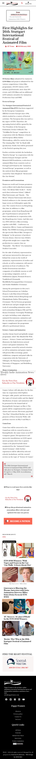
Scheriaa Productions (17, 754)
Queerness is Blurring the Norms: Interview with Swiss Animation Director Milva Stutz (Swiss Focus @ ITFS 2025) (16, 592)
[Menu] (3, 3)
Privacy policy (18, 714)
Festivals (18, 733)
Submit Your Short (18, 735)
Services (18, 719)
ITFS (4, 537)
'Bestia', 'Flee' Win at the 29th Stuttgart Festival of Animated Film (17, 641)
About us (18, 711)
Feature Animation (18, 741)
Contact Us (18, 717)
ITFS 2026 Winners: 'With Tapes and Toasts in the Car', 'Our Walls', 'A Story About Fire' (17, 563)
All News (18, 730)
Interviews (18, 738)
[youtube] (23, 698)
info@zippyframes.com (11, 695)
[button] (22, 3)
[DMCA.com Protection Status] (18, 744)
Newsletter (28, 3)
